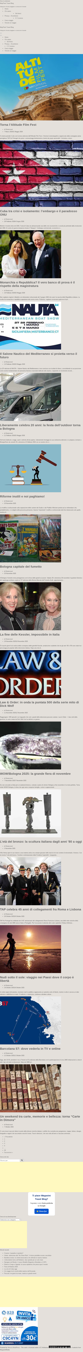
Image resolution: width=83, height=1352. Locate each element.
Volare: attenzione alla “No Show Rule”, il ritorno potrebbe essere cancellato (27, 1255)
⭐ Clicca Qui (41, 1211)
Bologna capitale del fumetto (21, 566)
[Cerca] (22, 1160)
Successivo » (8, 1152)
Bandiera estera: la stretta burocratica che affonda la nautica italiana (25, 1258)
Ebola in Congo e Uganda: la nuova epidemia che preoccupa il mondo (26, 1264)
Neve (9, 1347)
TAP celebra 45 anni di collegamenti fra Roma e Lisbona (40, 909)
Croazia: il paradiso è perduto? (13, 1253)
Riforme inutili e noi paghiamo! (22, 496)
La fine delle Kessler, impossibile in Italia (30, 634)
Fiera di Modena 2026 (11, 1267)
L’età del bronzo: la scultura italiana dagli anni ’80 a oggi (41, 841)
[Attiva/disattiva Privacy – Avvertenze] (37, 44)
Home (6, 9)
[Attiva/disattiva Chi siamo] (37, 40)
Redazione (9, 129)
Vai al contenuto (5, 1)
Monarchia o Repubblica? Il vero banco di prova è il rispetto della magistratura (37, 284)
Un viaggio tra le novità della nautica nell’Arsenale (19, 1271)
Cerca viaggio (9, 20)
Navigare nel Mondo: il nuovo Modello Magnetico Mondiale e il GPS (25, 1262)
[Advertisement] (41, 1177)
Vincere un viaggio (10, 23)
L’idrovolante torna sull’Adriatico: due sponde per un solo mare (23, 1260)
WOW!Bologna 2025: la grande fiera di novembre (35, 773)
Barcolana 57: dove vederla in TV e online (30, 1048)
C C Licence (19, 18)
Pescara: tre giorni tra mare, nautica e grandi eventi (20, 1273)
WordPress (16, 1347)
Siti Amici (18, 13)
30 (5, 1150)
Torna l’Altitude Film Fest (18, 124)
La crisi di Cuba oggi (10, 1269)
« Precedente (8, 1137)
